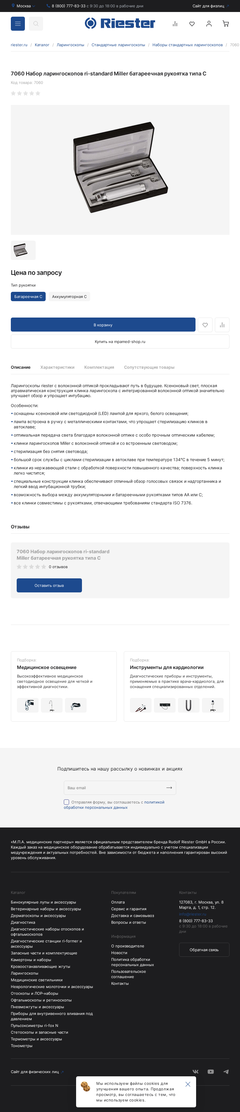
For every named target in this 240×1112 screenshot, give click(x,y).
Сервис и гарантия (128, 908)
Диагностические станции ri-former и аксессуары (46, 944)
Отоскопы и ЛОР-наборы (34, 993)
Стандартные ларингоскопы (118, 44)
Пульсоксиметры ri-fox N (34, 1025)
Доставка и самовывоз (132, 915)
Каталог (42, 44)
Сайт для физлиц (208, 6)
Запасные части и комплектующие (44, 953)
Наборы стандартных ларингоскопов (187, 44)
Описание (20, 367)
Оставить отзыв (49, 585)
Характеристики (57, 367)
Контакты (120, 983)
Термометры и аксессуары (36, 1039)
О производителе (127, 946)
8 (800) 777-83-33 (97, 6)
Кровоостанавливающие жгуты (40, 966)
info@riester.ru (192, 914)
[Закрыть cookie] (188, 1084)
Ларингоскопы (70, 44)
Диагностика (23, 922)
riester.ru (19, 44)
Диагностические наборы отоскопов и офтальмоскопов (47, 932)
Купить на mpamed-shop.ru (120, 341)
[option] (120, 170)
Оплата (118, 902)
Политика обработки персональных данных (132, 962)
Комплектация (99, 367)
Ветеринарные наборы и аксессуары (46, 908)
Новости (119, 952)
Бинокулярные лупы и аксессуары (43, 902)
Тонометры (21, 1045)
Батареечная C (28, 296)
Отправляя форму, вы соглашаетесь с (114, 805)
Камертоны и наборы (31, 959)
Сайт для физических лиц (35, 1071)
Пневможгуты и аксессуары (37, 1006)
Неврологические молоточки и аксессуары (52, 986)
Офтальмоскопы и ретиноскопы (41, 1000)
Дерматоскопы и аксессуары (38, 915)
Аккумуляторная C (69, 296)
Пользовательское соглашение (128, 974)
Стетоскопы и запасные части (39, 1032)
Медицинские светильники (37, 979)
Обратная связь (204, 949)
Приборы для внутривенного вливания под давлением (52, 1016)
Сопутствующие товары (149, 367)
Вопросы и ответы (128, 922)
